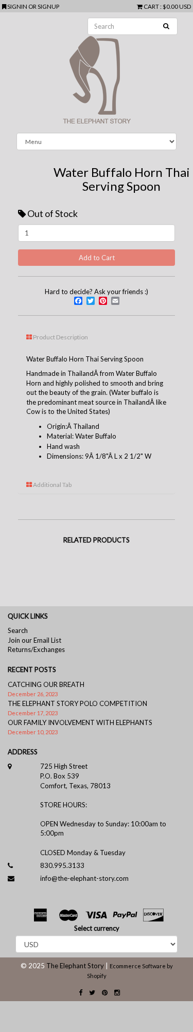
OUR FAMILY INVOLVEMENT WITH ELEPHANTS (80, 722)
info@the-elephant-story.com (84, 878)
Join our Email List (34, 640)
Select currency (96, 928)
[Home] (96, 72)
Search (18, 630)
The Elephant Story (75, 966)
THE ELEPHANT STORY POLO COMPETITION (77, 703)
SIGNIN (17, 6)
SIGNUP (48, 6)
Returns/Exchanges (36, 649)
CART (151, 6)
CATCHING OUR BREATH (46, 684)
